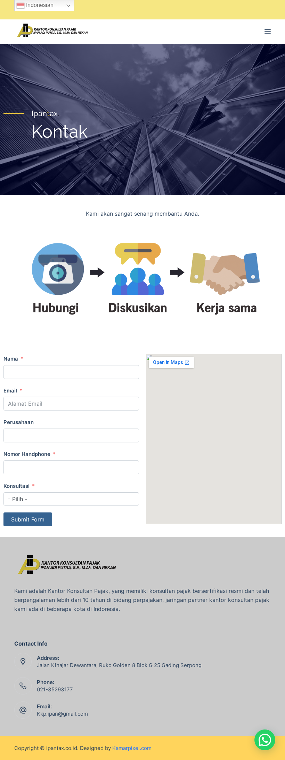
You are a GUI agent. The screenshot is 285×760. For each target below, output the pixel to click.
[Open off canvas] (267, 31)
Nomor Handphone (26, 454)
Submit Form (27, 519)
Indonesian (39, 5)
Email (10, 390)
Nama (10, 358)
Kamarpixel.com (132, 748)
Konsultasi (16, 486)
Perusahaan (18, 422)
